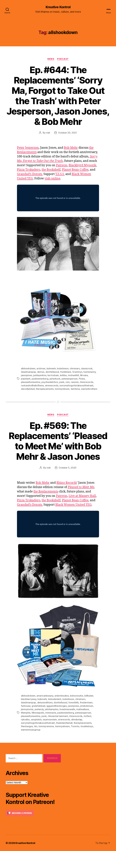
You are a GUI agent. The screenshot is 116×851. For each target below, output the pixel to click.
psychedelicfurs (49, 382)
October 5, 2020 (67, 467)
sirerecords (64, 719)
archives (40, 368)
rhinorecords (86, 382)
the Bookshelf (51, 170)
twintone (75, 388)
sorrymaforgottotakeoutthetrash (76, 385)
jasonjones (26, 375)
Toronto (75, 726)
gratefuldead (38, 705)
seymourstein (50, 719)
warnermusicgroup (30, 729)
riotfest (87, 716)
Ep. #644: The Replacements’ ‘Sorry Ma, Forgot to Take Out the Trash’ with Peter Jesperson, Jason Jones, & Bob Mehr (58, 95)
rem (67, 382)
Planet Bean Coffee (75, 170)
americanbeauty (44, 695)
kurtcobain (53, 375)
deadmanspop (28, 371)
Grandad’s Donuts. (30, 174)
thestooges (27, 726)
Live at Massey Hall (82, 496)
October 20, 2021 (67, 132)
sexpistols (36, 719)
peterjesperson (70, 378)
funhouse (26, 705)
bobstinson (62, 368)
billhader (88, 695)
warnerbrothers (89, 388)
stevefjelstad (28, 388)
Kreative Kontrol (58, 7)
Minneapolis (38, 712)
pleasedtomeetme (30, 382)
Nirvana (84, 375)
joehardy (39, 709)
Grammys (77, 371)
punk (61, 382)
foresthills (73, 702)
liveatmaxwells (67, 709)
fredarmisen (86, 702)
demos (40, 371)
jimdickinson (86, 705)
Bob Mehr (71, 148)
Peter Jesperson (28, 148)
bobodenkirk (54, 699)
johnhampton (51, 709)
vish (48, 132)
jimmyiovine (27, 709)
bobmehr (51, 368)
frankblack (65, 371)
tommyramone (46, 726)
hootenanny (89, 371)
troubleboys (86, 726)
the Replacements (45, 491)
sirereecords (51, 385)
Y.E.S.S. (60, 174)
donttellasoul (52, 371)
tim (35, 726)
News (50, 59)
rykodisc (25, 719)
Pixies (82, 378)
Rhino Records (66, 483)
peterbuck (55, 378)
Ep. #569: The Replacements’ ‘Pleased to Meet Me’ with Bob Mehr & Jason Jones (58, 441)
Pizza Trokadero (28, 170)
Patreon (61, 165)
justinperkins (39, 375)
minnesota (50, 712)
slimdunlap (76, 719)
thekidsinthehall (64, 722)
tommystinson (62, 388)
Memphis (25, 712)
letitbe (63, 375)
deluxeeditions (45, 702)
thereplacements (45, 388)
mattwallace (82, 709)
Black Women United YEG (73, 505)
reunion (75, 382)
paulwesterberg (40, 378)
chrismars (75, 368)
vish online (52, 178)
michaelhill (73, 375)
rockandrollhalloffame (32, 385)
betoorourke (76, 695)
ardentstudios (61, 695)
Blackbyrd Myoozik (82, 165)
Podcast (63, 59)
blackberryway (28, 699)
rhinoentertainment (58, 716)
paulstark (26, 378)
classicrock (87, 368)
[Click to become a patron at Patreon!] (33, 813)
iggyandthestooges (57, 705)
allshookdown (28, 368)
